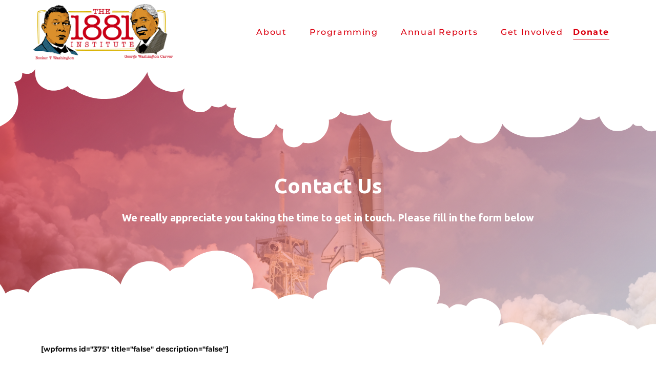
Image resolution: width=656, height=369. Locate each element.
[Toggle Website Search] (622, 32)
